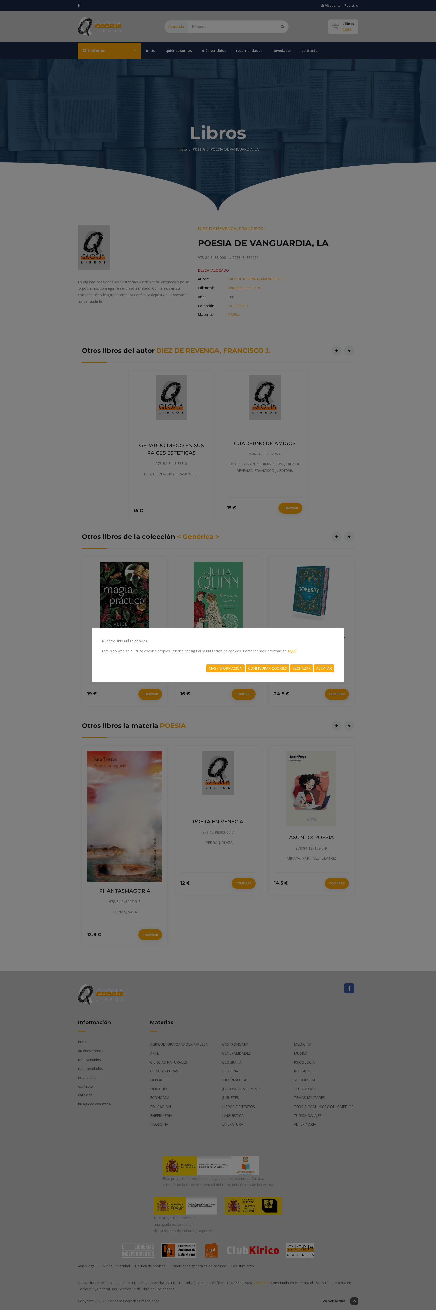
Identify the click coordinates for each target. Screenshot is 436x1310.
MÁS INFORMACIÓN (225, 668)
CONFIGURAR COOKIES (267, 668)
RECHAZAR (301, 668)
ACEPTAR (324, 668)
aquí (292, 651)
